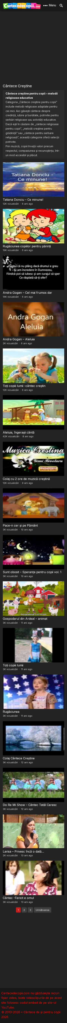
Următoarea (42, 909)
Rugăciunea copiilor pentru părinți (27, 246)
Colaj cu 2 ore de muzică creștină (26, 479)
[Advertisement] (33, 47)
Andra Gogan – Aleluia (19, 339)
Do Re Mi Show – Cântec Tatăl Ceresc (30, 805)
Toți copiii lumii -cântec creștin (24, 386)
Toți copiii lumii (13, 665)
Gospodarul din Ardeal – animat (25, 618)
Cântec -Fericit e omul (18, 898)
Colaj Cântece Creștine (19, 758)
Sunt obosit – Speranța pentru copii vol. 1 (32, 572)
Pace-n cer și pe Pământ (20, 525)
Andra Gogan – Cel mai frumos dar (27, 292)
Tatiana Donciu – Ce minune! (23, 199)
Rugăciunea (11, 712)
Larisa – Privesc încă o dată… (23, 851)
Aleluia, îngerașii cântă (18, 432)
